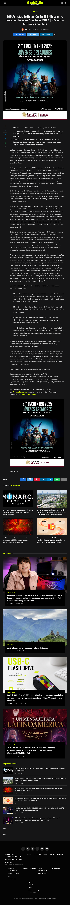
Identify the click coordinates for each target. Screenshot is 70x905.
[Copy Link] (5, 147)
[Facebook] (5, 126)
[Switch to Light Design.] (62, 3)
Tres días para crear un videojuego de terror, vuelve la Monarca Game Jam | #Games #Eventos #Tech (18, 512)
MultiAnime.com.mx (29, 394)
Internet (8, 862)
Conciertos (12, 870)
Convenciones (13, 873)
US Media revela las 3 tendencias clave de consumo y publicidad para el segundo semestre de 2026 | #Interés (17, 540)
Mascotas (56, 868)
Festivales (12, 879)
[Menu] (5, 3)
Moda (30, 887)
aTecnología (11, 592)
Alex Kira (27, 29)
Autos (29, 854)
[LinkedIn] (5, 134)
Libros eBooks (34, 890)
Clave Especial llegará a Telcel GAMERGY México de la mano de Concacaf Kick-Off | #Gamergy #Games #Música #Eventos (39, 809)
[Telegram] (5, 139)
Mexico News (43, 870)
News (40, 868)
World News (42, 873)
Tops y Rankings (29, 868)
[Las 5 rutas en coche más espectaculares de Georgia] (35, 627)
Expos (10, 876)
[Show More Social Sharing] (55, 34)
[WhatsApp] (5, 143)
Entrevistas (11, 745)
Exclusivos (10, 645)
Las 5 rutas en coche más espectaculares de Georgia (27, 648)
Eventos (35, 12)
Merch (45, 854)
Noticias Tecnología (13, 856)
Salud (52, 854)
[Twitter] (5, 130)
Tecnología (9, 854)
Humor (31, 884)
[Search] (65, 3)
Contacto (32, 893)
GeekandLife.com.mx (20, 392)
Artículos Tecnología (13, 859)
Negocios (37, 854)
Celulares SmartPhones (14, 865)
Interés (60, 854)
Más (30, 882)
